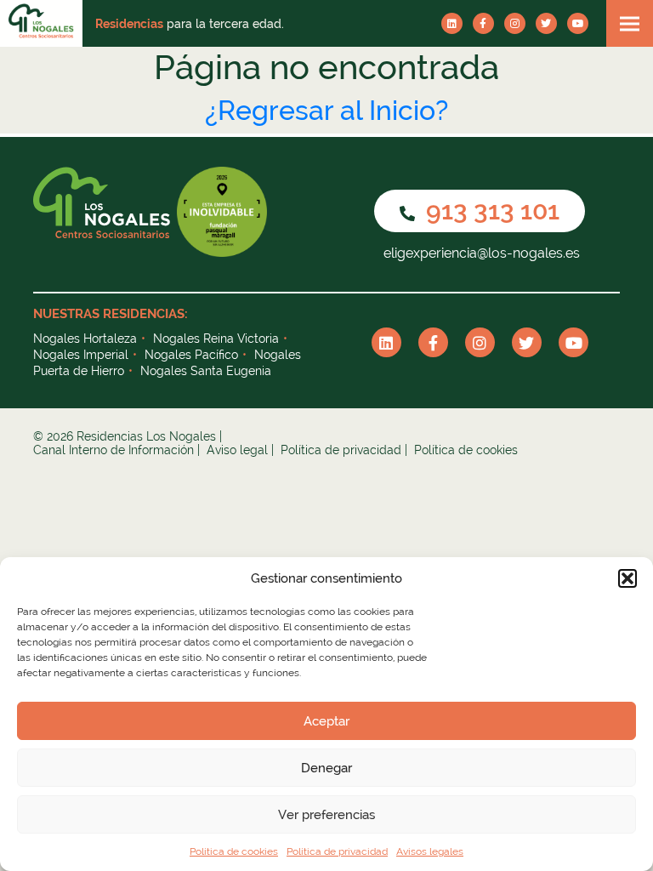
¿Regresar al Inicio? (326, 110)
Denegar (326, 768)
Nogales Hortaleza (85, 338)
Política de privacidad (337, 851)
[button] (627, 578)
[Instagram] (514, 23)
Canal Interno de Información (113, 450)
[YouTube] (577, 23)
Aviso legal (237, 450)
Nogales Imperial (80, 354)
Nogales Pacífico (191, 354)
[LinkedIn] (452, 23)
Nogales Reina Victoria (216, 338)
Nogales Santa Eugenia (205, 371)
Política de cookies (234, 851)
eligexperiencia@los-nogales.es (480, 253)
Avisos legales (429, 851)
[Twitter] (546, 23)
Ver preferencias (326, 815)
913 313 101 (489, 210)
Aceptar (326, 721)
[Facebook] (483, 23)
